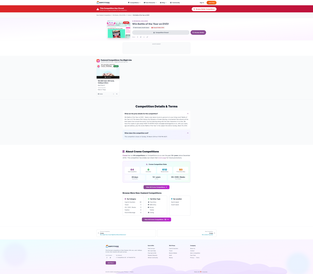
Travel (170, 250)
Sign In (202, 2)
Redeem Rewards (152, 255)
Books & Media (173, 253)
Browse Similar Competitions (205, 9)
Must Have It (101, 85)
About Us (192, 248)
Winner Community (153, 257)
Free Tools (193, 255)
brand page (162, 158)
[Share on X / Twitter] (140, 37)
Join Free (212, 2)
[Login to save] (113, 94)
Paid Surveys (151, 248)
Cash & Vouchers (102, 87)
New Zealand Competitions (104, 15)
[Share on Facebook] (137, 37)
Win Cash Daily (152, 250)
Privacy (192, 257)
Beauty (171, 257)
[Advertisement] (156, 49)
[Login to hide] (117, 94)
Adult (170, 255)
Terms (197, 257)
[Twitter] (110, 258)
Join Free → (111, 262)
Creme (129, 15)
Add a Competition (195, 253)
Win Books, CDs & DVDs (119, 15)
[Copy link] (147, 37)
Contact (192, 250)
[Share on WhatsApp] (144, 37)
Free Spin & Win (152, 253)
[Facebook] (107, 258)
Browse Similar (199, 32)
